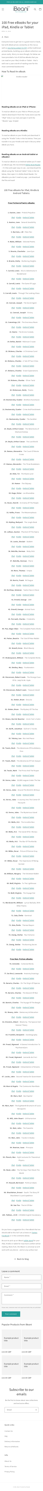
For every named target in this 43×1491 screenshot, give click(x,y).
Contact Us (9, 1431)
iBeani (18, 1487)
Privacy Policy (10, 1472)
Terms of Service (11, 1466)
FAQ (6, 1436)
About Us (8, 1461)
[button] (2, 9)
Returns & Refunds (11, 1447)
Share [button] (6, 37)
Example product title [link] (11, 1339)
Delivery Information (12, 1441)
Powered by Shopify (25, 1487)
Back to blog (23, 1259)
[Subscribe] (35, 1410)
